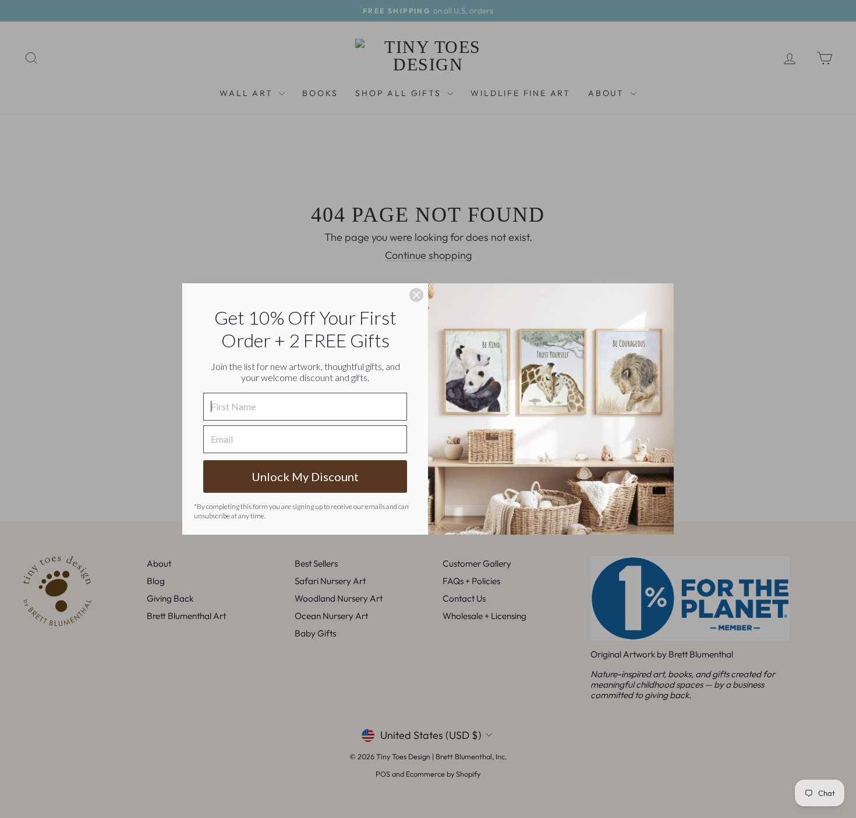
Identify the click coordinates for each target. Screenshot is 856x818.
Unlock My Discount (305, 476)
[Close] (416, 295)
